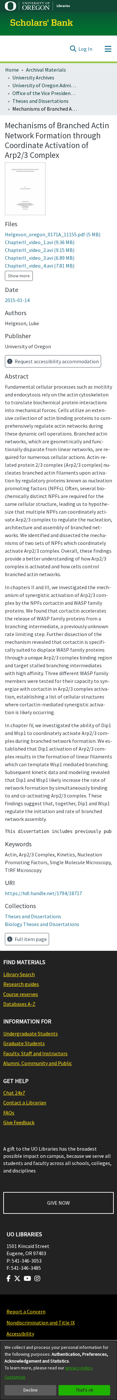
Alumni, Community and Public (37, 1063)
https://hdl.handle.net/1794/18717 (43, 893)
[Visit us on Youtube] (27, 1278)
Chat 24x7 (14, 1092)
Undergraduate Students (30, 1033)
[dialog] (58, 1370)
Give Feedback (18, 1122)
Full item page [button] (30, 939)
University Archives (33, 77)
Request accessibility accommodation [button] (56, 361)
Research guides (21, 984)
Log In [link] (85, 49)
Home (12, 69)
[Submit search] (73, 49)
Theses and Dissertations (40, 101)
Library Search (19, 974)
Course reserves (20, 994)
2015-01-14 (17, 300)
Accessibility (20, 1333)
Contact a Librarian (24, 1102)
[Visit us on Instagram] (37, 1278)
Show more (19, 276)
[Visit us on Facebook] (8, 1278)
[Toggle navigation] (108, 49)
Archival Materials (46, 69)
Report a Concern (26, 1311)
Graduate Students (24, 1043)
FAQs (8, 1112)
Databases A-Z (19, 1004)
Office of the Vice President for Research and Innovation (44, 93)
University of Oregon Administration (44, 85)
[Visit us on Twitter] (17, 1278)
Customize (15, 1377)
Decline (30, 1390)
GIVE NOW (58, 1202)
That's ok (84, 1390)
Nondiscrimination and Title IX (40, 1322)
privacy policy (78, 1368)
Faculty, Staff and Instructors (35, 1053)
